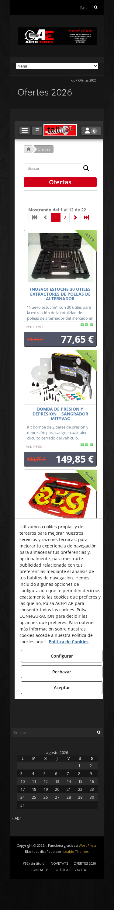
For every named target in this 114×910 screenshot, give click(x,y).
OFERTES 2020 (85, 863)
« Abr (16, 818)
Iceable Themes (75, 851)
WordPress (87, 845)
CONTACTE (39, 869)
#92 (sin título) (34, 863)
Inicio (71, 80)
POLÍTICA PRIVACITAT (71, 869)
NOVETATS (59, 863)
